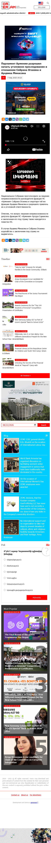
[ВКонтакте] (6, 119)
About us (24, 795)
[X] (10, 119)
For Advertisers (35, 795)
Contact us (15, 795)
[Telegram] (27, 119)
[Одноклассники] (3, 119)
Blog (6, 435)
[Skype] (24, 119)
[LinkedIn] (13, 119)
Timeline (5, 259)
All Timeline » (26, 376)
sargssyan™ (34, 802)
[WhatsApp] (20, 119)
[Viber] (17, 119)
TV (3, 78)
